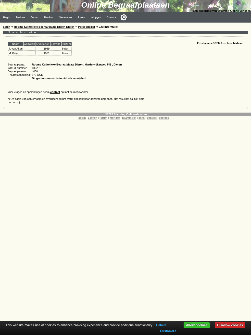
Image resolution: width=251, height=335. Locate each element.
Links (81, 17)
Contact (111, 17)
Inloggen (96, 17)
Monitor (48, 17)
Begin (6, 17)
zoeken (92, 117)
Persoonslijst (86, 26)
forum (103, 117)
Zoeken (20, 17)
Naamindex (65, 17)
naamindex (129, 117)
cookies (164, 117)
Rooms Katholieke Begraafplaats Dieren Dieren (44, 26)
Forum (34, 17)
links (141, 117)
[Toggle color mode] (124, 17)
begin (82, 117)
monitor (115, 117)
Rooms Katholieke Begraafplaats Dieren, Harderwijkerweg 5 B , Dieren (77, 64)
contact (55, 91)
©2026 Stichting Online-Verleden (126, 114)
